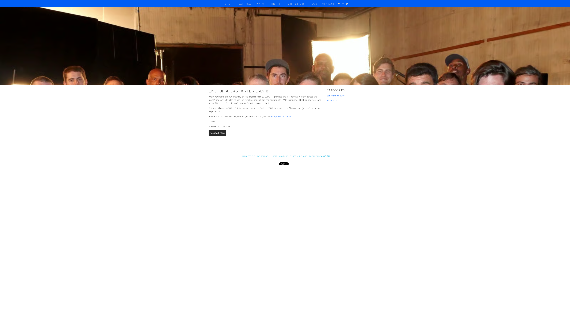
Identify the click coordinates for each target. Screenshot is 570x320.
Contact (328, 4)
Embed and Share (298, 156)
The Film (277, 4)
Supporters (296, 4)
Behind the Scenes (336, 96)
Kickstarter (332, 100)
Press (274, 156)
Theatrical (243, 4)
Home (226, 4)
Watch (261, 4)
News (313, 4)
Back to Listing (217, 133)
